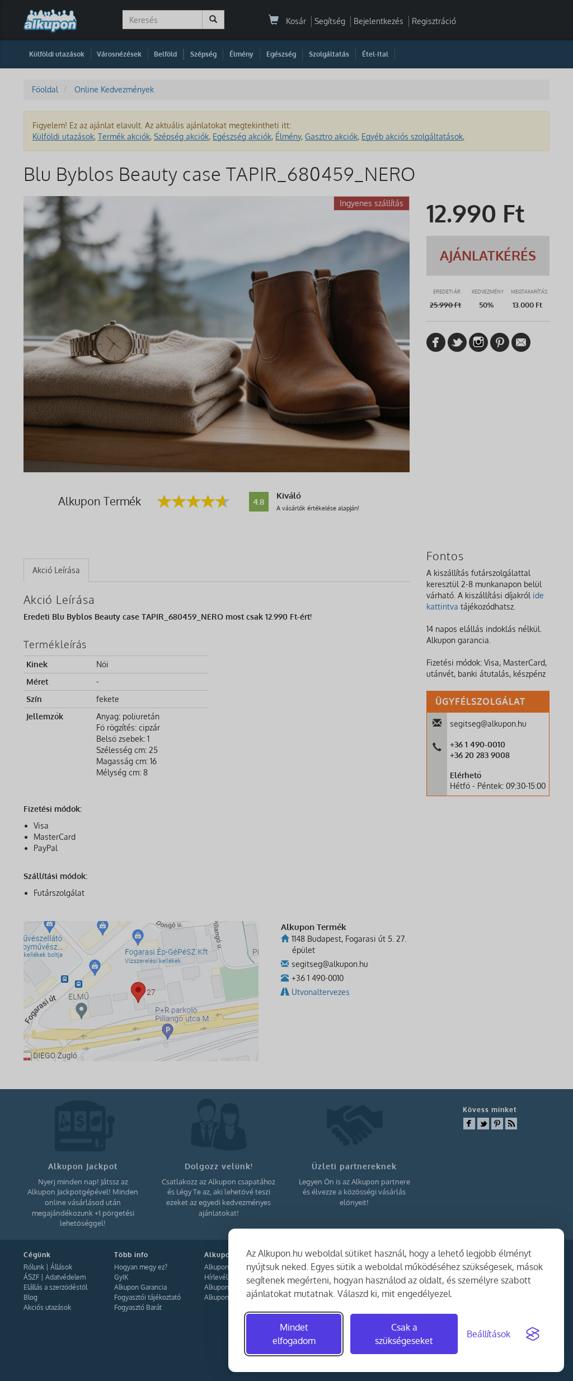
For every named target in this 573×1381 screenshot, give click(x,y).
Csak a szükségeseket (404, 1334)
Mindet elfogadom (294, 1334)
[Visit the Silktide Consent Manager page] (532, 1333)
